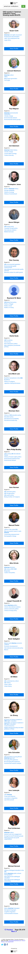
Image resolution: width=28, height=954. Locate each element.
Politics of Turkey (9, 307)
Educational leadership (10, 420)
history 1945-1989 (10, 569)
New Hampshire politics (11, 343)
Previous (9, 930)
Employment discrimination (11, 36)
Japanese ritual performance (12, 383)
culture (9, 75)
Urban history (8, 686)
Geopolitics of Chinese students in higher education (13, 723)
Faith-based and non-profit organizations (11, 838)
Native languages (12, 908)
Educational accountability (11, 418)
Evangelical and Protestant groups (13, 836)
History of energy (9, 192)
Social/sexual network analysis (12, 763)
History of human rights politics (12, 457)
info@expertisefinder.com (15, 940)
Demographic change (10, 536)
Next (13, 931)
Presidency (8, 340)
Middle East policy (10, 302)
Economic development (10, 646)
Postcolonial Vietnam (10, 460)
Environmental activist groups (12, 119)
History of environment (10, 194)
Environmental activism (10, 117)
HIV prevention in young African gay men (13, 757)
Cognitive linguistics (9, 911)
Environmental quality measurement (10, 266)
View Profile (14, 48)
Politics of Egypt (8, 304)
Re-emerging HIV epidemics (12, 761)
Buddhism (7, 379)
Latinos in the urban (11, 529)
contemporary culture (11, 681)
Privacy (3, 941)
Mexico (6, 649)
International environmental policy (13, 648)
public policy (9, 495)
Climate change (8, 116)
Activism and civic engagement (12, 834)
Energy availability (9, 190)
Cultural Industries (9, 726)
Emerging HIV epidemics (11, 760)
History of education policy (12, 415)
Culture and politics (9, 572)
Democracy (7, 342)
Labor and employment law (11, 38)
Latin (8, 794)
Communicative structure (11, 913)
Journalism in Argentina (10, 798)
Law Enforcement (9, 800)
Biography (7, 571)
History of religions (9, 381)
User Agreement (9, 941)
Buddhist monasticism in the (13, 378)
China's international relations (12, 607)
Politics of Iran (8, 306)
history (7, 682)
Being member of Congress (12, 497)
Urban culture (8, 684)
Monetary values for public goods (13, 272)
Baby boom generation (10, 78)
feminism (9, 567)
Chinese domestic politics (11, 608)
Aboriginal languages (10, 910)
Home (23, 940)
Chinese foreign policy (10, 610)
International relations (10, 230)
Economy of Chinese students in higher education (13, 720)
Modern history (11, 188)
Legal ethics (7, 40)
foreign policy (9, 226)
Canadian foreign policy (10, 228)
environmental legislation (12, 264)
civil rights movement (13, 35)
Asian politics (10, 605)
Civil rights (7, 80)
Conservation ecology (10, 153)
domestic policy (10, 491)
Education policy (8, 417)
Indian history (10, 150)
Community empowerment (11, 534)
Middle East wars (9, 231)
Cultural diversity (9, 155)
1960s (6, 76)
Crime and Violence (9, 796)
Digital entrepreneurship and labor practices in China (14, 728)
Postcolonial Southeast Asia (12, 458)
